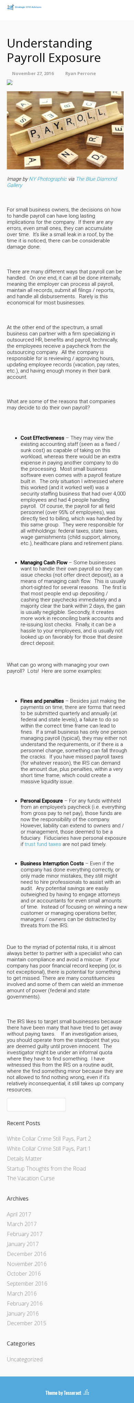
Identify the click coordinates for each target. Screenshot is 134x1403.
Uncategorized (25, 1359)
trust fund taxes (43, 844)
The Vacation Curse (31, 1178)
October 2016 (24, 1273)
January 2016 (23, 1313)
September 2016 (27, 1283)
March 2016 (22, 1293)
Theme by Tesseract (63, 1392)
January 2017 (23, 1244)
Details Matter (24, 1158)
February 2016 (25, 1303)
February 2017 (25, 1234)
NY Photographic (48, 179)
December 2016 (26, 1254)
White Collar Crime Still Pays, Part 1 (49, 1148)
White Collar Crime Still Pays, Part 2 (49, 1138)
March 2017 (22, 1224)
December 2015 (26, 1323)
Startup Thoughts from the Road (46, 1168)
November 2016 (27, 1264)
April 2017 (19, 1214)
